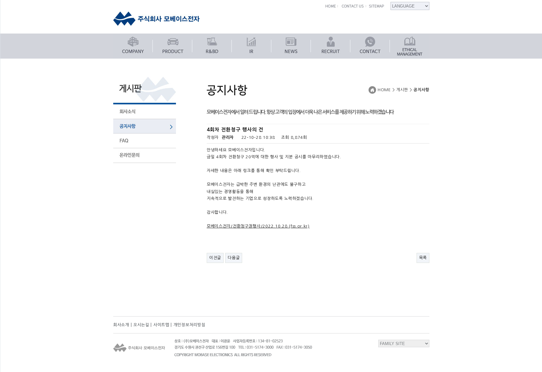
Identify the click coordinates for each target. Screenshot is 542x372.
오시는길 (141, 325)
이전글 (215, 258)
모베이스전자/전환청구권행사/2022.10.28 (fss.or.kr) (258, 226)
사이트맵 (161, 325)
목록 (423, 258)
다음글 (234, 258)
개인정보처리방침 (189, 325)
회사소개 (121, 325)
